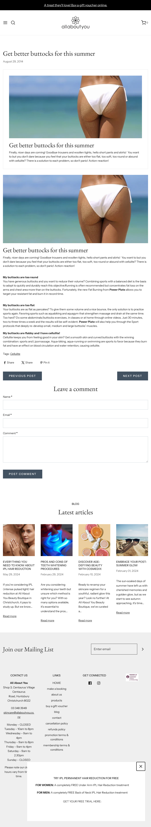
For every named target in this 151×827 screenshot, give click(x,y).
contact (56, 717)
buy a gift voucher (57, 706)
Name (7, 397)
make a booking (56, 689)
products (56, 700)
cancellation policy (57, 723)
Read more (10, 616)
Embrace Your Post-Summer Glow (131, 563)
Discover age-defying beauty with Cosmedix (90, 565)
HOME (56, 683)
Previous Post (22, 376)
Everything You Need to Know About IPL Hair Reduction (19, 565)
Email (7, 415)
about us (56, 694)
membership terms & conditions (56, 747)
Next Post (132, 376)
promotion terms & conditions (57, 737)
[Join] (142, 649)
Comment (10, 433)
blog (56, 712)
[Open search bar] (14, 22)
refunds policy (56, 729)
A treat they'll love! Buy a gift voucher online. (75, 5)
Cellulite (15, 354)
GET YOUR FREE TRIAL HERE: (82, 801)
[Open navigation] (5, 22)
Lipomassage (41, 341)
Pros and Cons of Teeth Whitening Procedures (54, 565)
